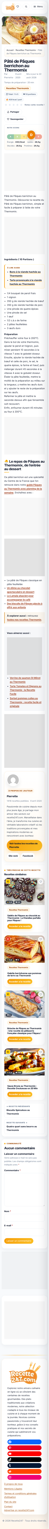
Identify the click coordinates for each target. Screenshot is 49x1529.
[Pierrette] (13, 780)
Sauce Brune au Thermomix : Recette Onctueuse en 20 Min (22, 1087)
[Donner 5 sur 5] (21, 105)
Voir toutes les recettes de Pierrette (23, 845)
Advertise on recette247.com (19, 1510)
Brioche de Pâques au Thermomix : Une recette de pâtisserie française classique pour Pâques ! (24, 1031)
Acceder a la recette (20, 926)
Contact (8, 1506)
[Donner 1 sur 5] (6, 105)
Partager (14, 112)
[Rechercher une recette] (26, 6)
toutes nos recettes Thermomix (24, 619)
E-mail (8, 1225)
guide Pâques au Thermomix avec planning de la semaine (23, 488)
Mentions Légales (13, 1488)
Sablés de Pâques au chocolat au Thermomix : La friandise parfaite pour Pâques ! (24, 918)
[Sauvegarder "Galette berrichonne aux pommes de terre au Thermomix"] (40, 939)
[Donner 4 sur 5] (17, 105)
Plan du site (10, 1501)
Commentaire (12, 1170)
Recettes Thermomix (26, 50)
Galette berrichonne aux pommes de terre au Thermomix (24, 974)
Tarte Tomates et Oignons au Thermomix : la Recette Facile (25, 690)
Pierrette (12, 796)
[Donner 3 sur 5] (13, 105)
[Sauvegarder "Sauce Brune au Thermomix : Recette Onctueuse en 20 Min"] (40, 1052)
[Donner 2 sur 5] (10, 105)
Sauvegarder (16, 119)
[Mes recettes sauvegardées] (17, 6)
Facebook (28, 855)
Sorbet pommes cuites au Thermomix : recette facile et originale (25, 702)
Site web (13, 855)
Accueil (10, 50)
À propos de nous (13, 1484)
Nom (7, 1211)
